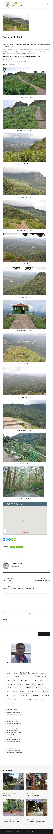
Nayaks (44, 687)
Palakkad (22, 691)
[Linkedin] (9, 539)
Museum (36, 687)
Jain (41, 681)
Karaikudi (20, 684)
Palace (14, 691)
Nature (4, 34)
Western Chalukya (12, 702)
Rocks (8, 695)
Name (4, 613)
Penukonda (45, 691)
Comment (5, 592)
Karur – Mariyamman (11, 725)
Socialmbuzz (35, 831)
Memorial (28, 687)
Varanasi (14, 699)
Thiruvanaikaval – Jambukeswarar (14, 750)
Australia (5, 793)
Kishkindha (40, 684)
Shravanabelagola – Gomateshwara (14, 752)
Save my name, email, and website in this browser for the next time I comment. (23, 628)
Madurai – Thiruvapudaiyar (12, 730)
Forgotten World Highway (42, 579)
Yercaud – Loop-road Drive (11, 821)
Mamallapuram (18, 687)
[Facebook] (4, 539)
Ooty (16, 551)
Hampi (44, 677)
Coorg (31, 677)
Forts (37, 677)
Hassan (9, 680)
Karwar (27, 684)
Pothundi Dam (10, 743)
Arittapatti (9, 716)
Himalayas (24, 681)
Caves (42, 673)
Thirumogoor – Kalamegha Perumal (14, 736)
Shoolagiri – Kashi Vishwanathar (14, 754)
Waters (38, 699)
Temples (25, 695)
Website (5, 619)
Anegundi (14, 673)
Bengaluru (25, 673)
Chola (18, 677)
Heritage (10, 793)
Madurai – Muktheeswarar (12, 734)
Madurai (9, 687)
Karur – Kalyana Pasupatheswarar (14, 714)
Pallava (30, 691)
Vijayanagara (25, 699)
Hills (11, 551)
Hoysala (34, 681)
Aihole (8, 673)
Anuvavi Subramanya (11, 745)
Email (29, 613)
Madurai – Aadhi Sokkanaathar (13, 741)
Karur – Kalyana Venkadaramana (14, 712)
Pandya (38, 691)
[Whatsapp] (12, 539)
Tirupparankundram (11, 719)
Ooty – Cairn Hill (8, 579)
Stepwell (15, 695)
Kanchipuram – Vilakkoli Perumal (36, 821)
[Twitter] (7, 539)
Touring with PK (6, 40)
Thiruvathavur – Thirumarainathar (14, 723)
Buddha (34, 673)
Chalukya (10, 677)
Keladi (33, 684)
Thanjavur (36, 695)
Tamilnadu (9, 34)
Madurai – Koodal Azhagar (12, 721)
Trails (21, 551)
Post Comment (44, 634)
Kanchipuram (11, 684)
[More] (15, 539)
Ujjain (8, 699)
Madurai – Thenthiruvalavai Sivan (14, 732)
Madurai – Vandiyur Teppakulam (14, 728)
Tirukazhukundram (11, 748)
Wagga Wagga (7, 795)
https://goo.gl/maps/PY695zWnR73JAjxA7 (18, 61)
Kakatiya (47, 680)
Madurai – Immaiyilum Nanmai (13, 739)
